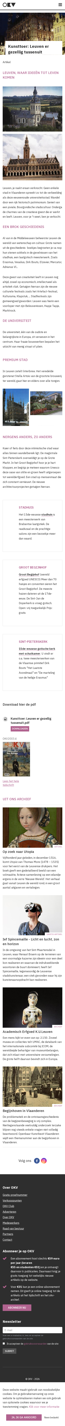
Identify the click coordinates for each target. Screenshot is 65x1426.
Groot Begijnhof (29, 574)
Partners (8, 1234)
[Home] (9, 5)
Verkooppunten (12, 1200)
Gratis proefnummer (15, 1195)
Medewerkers (11, 1223)
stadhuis (47, 514)
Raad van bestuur (13, 1228)
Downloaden (20, 728)
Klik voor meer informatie (44, 1406)
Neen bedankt (51, 1417)
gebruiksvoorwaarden (35, 1343)
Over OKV (8, 1217)
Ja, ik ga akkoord (24, 1417)
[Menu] (60, 5)
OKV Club (8, 1206)
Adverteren (9, 1211)
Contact (7, 1239)
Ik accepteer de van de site (32, 1343)
